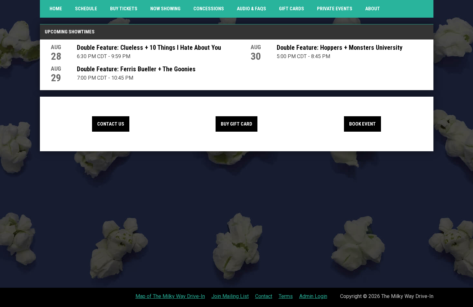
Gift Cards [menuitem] (294, 8)
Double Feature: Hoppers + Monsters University (340, 47)
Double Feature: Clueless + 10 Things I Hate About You (149, 47)
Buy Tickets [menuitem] (123, 9)
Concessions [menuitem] (208, 9)
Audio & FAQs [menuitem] (251, 9)
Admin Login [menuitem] (313, 296)
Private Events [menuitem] (334, 9)
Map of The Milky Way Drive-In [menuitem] (170, 296)
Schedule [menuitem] (86, 9)
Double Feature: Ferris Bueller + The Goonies (136, 69)
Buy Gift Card (236, 124)
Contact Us (110, 124)
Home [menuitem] (56, 9)
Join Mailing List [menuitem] (230, 296)
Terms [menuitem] (286, 296)
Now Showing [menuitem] (165, 9)
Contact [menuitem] (263, 296)
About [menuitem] (372, 9)
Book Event (362, 124)
